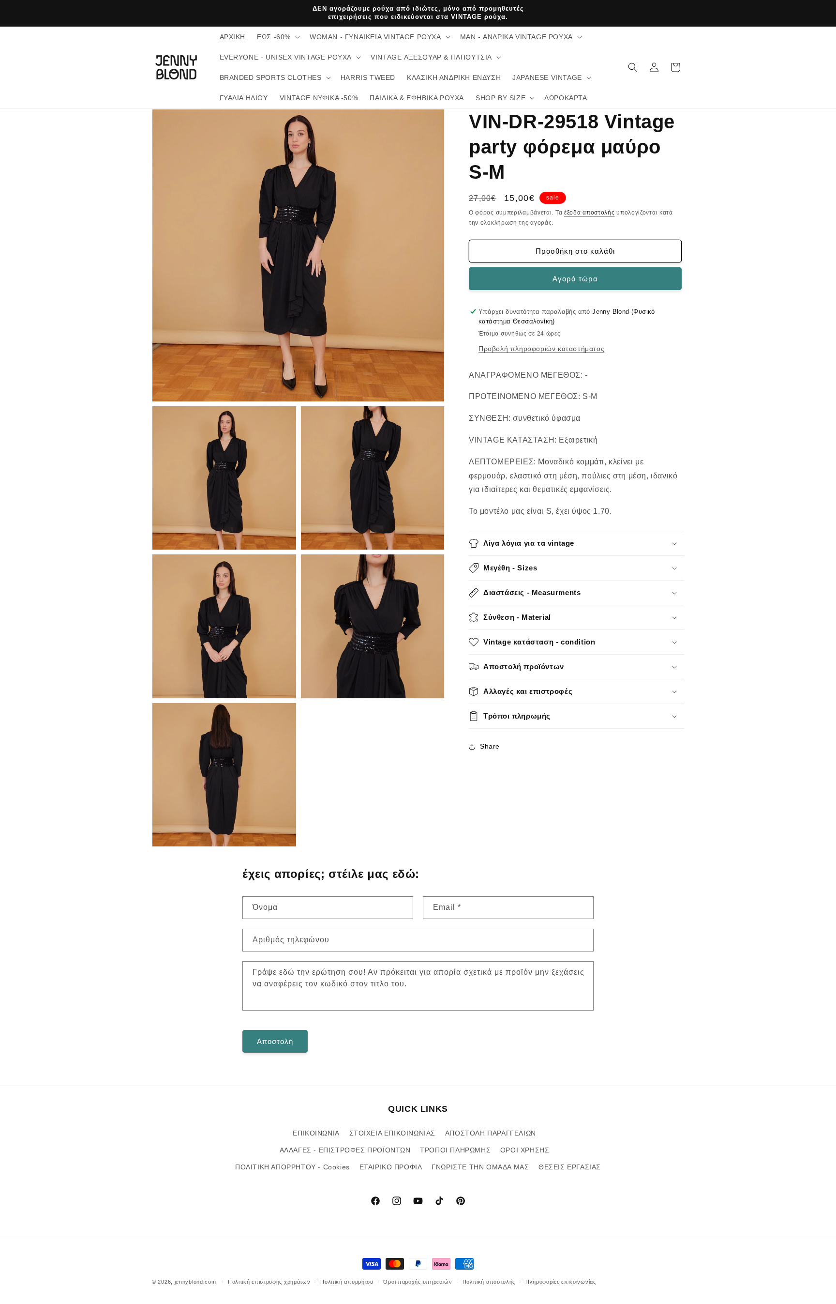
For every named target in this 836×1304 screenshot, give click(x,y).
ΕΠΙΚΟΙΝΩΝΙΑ (316, 1132)
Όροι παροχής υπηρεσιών (417, 1281)
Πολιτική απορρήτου (346, 1281)
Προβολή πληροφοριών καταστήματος (541, 348)
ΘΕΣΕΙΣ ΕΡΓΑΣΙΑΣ (569, 1166)
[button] (277, 37)
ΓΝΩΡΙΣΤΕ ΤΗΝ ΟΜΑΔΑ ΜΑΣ (480, 1166)
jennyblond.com (195, 1282)
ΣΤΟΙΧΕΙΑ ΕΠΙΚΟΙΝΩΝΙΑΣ (392, 1132)
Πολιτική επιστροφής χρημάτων (269, 1281)
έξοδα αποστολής (589, 212)
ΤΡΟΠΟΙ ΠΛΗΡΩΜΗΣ (455, 1149)
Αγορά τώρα (575, 279)
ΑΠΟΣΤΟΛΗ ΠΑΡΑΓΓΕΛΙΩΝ (490, 1132)
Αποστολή (275, 1041)
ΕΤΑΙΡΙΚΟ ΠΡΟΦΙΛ (390, 1166)
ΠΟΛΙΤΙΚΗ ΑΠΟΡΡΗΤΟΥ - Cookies (292, 1166)
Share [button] (490, 746)
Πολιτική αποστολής (489, 1281)
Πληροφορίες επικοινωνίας (560, 1281)
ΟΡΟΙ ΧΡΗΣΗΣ (525, 1149)
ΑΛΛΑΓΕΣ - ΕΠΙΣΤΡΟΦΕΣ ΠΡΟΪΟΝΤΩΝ (345, 1149)
